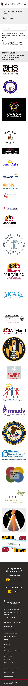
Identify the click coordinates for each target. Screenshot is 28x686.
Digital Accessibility (9, 672)
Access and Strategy (10, 636)
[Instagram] (9, 617)
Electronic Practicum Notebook (12, 650)
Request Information (15, 580)
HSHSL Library (8, 656)
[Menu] (25, 4)
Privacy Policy (16, 668)
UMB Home (7, 668)
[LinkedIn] (12, 617)
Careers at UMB (8, 629)
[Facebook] (5, 617)
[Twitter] (7, 617)
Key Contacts (7, 622)
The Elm (6, 653)
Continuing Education (10, 633)
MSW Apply (15, 591)
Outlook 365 (7, 659)
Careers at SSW (8, 626)
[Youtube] (14, 617)
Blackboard (7, 647)
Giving (6, 639)
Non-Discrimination (8, 676)
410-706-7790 (17, 622)
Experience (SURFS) (9, 662)
